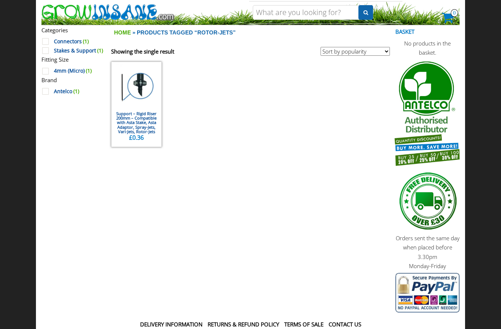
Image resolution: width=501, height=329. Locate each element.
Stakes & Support (78, 50)
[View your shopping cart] (448, 19)
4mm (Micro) (73, 70)
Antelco (66, 91)
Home (122, 32)
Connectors (71, 41)
